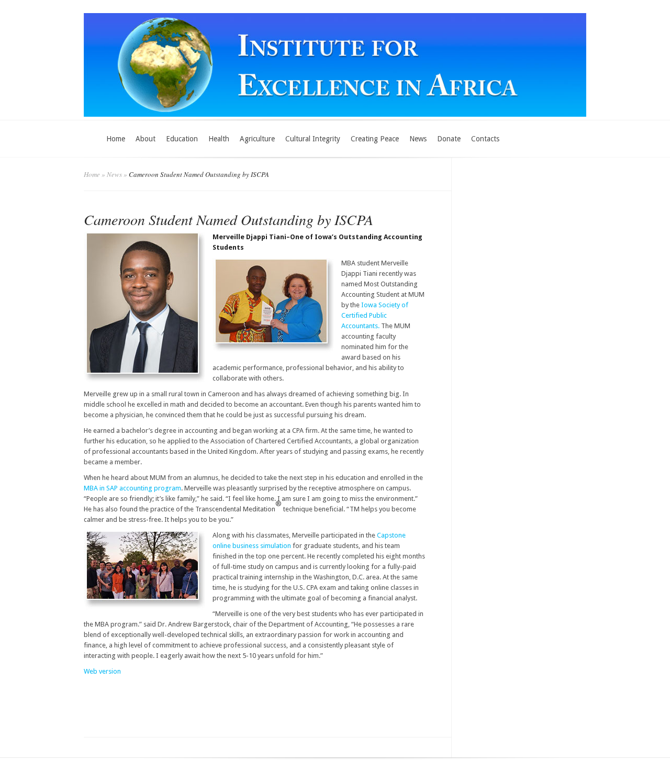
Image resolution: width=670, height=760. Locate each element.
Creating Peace (375, 139)
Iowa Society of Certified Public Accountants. (374, 315)
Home (115, 139)
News (418, 139)
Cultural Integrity (312, 139)
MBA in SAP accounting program (132, 488)
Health (218, 139)
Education (182, 139)
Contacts (485, 139)
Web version (102, 671)
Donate (449, 139)
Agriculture (257, 139)
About (145, 139)
